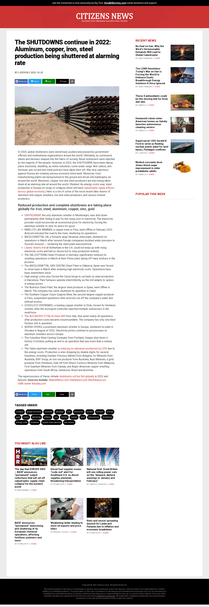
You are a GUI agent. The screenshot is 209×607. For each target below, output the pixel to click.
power (26, 417)
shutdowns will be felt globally (76, 376)
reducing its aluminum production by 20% (83, 348)
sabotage (60, 412)
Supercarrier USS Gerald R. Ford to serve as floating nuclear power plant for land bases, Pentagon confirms (152, 145)
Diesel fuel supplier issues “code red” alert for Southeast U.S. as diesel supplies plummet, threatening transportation (66, 475)
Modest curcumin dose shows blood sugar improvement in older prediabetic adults (149, 167)
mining (64, 417)
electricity (36, 417)
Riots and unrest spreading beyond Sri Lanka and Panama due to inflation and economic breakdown (103, 525)
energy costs (21, 422)
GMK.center (24, 383)
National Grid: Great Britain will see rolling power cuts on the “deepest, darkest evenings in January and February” (102, 475)
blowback (35, 422)
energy (110, 412)
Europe (90, 412)
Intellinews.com (79, 380)
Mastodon (23, 81)
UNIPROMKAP (32, 215)
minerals (48, 412)
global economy (34, 412)
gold (18, 417)
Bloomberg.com (97, 380)
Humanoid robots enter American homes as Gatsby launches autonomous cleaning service (151, 123)
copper (74, 417)
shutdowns (107, 417)
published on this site (105, 596)
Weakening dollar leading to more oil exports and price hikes (67, 525)
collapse (20, 412)
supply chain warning (51, 422)
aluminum (78, 412)
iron (56, 417)
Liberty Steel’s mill (35, 247)
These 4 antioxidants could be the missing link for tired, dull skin (152, 98)
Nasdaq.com (39, 383)
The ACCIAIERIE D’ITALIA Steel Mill (44, 316)
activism (100, 412)
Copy (64, 81)
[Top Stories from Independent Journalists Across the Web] (104, 23)
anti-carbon (69, 422)
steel (83, 417)
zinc (69, 412)
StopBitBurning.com (115, 3)
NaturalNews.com (59, 380)
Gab (49, 81)
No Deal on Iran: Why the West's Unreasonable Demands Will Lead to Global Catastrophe (150, 50)
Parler (36, 81)
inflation (47, 417)
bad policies (93, 417)
